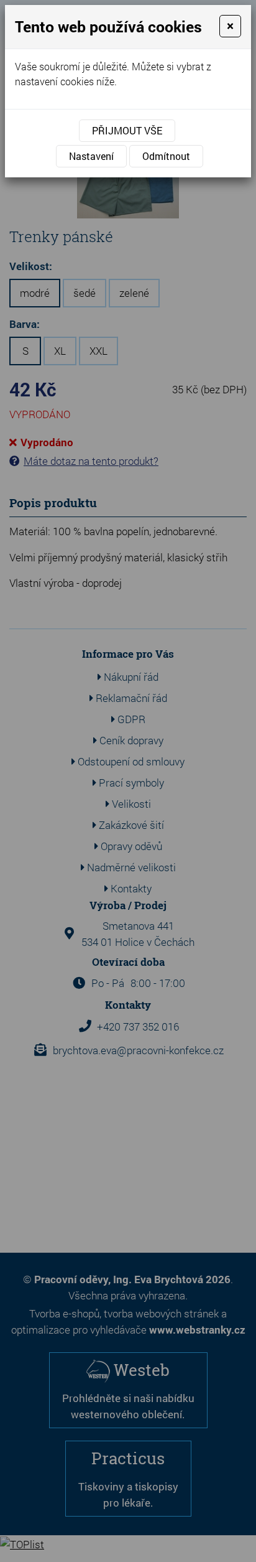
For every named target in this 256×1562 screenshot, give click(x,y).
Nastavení (91, 155)
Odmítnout (166, 155)
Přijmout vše (127, 130)
